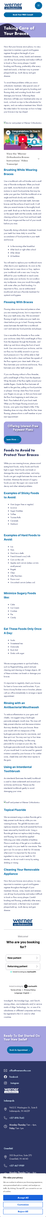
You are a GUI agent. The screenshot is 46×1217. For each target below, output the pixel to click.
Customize (23, 1204)
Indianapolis (9, 1100)
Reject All (23, 1211)
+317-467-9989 (16, 1165)
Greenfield (8, 1148)
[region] (23, 1195)
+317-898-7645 (16, 1117)
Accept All (23, 1197)
